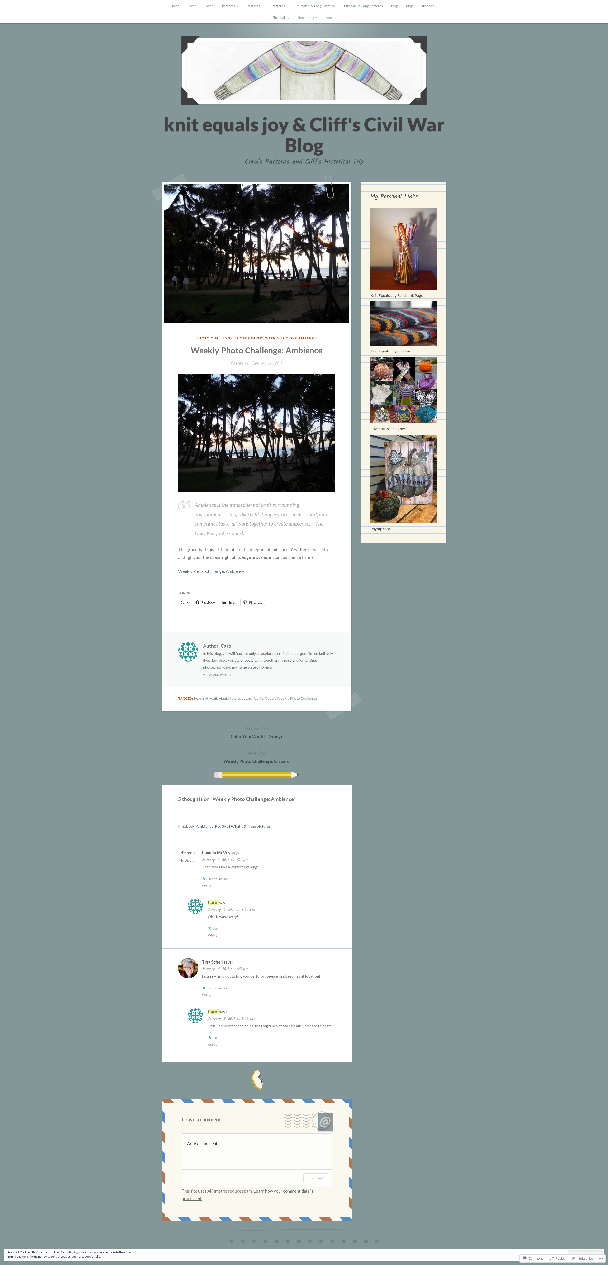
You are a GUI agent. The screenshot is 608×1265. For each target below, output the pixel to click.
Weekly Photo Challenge (291, 338)
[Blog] (321, 1240)
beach (199, 698)
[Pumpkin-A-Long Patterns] (298, 1240)
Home (175, 6)
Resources (306, 17)
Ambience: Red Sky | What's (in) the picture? (233, 826)
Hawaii (211, 698)
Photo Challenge (214, 338)
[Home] (231, 1240)
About (330, 17)
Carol (227, 646)
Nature (234, 698)
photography (248, 338)
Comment (315, 1178)
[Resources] (365, 1240)
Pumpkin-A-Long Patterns (316, 6)
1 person (222, 878)
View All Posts (217, 675)
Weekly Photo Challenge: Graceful (257, 757)
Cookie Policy (92, 1256)
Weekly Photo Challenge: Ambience (211, 571)
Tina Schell (212, 962)
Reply (206, 885)
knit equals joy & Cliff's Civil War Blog (304, 134)
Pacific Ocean (263, 698)
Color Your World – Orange (257, 732)
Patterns (228, 6)
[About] (377, 1240)
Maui (222, 698)
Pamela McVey (216, 852)
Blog (394, 6)
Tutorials (427, 6)
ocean (246, 698)
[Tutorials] (343, 1240)
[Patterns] (265, 1240)
